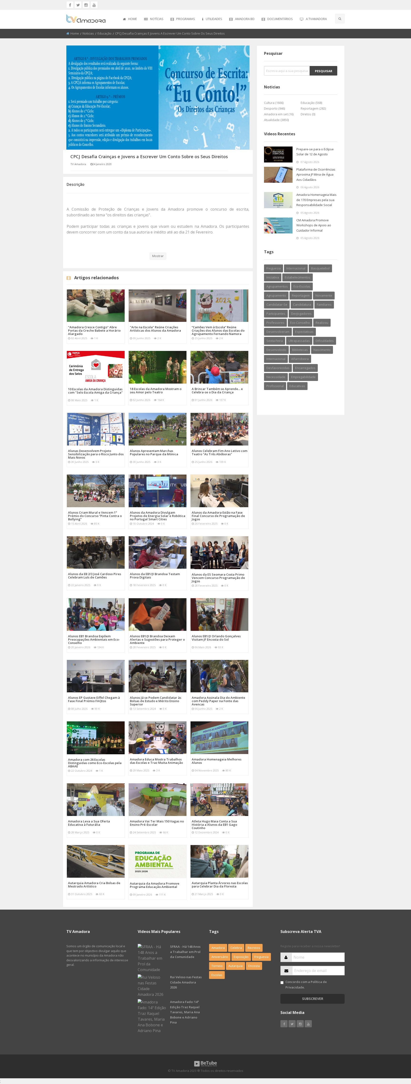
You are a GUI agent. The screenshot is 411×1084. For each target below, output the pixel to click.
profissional (275, 386)
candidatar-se (276, 304)
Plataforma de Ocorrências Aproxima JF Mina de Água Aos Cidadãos (315, 174)
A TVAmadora (316, 19)
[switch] (282, 982)
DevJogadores (301, 313)
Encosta (254, 966)
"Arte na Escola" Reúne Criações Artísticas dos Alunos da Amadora (155, 329)
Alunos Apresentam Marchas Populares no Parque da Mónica (154, 452)
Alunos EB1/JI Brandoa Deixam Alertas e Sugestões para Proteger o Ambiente (157, 639)
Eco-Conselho (300, 322)
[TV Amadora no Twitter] (78, 4)
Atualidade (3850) (276, 120)
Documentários (280, 19)
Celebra (236, 948)
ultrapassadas (299, 341)
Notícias (156, 19)
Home (132, 19)
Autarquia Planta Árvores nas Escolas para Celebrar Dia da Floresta (220, 884)
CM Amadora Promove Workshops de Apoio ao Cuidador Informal (313, 225)
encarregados (305, 368)
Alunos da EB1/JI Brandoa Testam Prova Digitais (155, 575)
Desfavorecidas (277, 368)
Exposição (241, 957)
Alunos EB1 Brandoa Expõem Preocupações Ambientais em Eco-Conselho (94, 639)
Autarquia (235, 966)
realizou (322, 322)
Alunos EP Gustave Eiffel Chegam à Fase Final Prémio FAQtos (94, 699)
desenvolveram (277, 331)
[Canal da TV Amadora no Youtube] (94, 4)
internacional (295, 268)
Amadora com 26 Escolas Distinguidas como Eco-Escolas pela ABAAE (95, 762)
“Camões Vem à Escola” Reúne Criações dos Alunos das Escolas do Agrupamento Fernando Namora (218, 330)
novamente (323, 295)
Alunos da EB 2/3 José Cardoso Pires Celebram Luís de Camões (94, 575)
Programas (185, 19)
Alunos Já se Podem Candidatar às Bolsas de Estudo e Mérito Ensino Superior (155, 700)
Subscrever (312, 998)
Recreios (254, 948)
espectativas (304, 331)
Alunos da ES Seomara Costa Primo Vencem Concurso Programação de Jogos (218, 577)
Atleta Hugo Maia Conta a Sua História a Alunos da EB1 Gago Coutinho (214, 824)
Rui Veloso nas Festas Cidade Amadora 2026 (186, 982)
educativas (297, 386)
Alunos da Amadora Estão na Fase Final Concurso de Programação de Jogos (218, 515)
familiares (324, 304)
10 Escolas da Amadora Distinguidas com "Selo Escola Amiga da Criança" (95, 391)
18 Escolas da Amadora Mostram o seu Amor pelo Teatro (155, 390)
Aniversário (219, 957)
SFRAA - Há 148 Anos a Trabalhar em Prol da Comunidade (185, 951)
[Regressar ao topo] (395, 1054)
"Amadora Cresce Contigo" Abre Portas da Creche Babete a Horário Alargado (94, 330)
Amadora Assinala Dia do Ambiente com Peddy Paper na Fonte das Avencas (218, 700)
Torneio (217, 966)
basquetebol (320, 268)
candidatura (302, 304)
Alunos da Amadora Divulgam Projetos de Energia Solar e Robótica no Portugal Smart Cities (157, 515)
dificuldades (325, 341)
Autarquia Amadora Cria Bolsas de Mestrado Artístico (94, 884)
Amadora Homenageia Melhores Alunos (216, 761)
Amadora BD (244, 19)
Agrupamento (276, 295)
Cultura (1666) (274, 103)
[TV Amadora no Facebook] (69, 4)
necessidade (275, 377)
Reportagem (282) (313, 108)
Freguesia (261, 957)
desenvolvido (276, 350)
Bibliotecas (300, 350)
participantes (275, 313)
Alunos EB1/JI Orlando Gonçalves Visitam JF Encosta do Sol (216, 638)
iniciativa (272, 277)
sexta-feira (274, 341)
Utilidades (214, 19)
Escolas (216, 975)
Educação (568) (311, 103)
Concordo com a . (306, 984)
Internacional (275, 359)
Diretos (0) (308, 114)
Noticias (88, 33)
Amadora (218, 948)
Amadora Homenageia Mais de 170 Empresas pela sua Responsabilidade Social (316, 199)
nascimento (322, 350)
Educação (105, 33)
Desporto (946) (274, 108)
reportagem (301, 295)
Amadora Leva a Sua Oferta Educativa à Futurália (89, 823)
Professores (275, 322)
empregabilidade (303, 377)
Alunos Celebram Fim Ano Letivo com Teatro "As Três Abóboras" (219, 452)
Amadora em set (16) (279, 114)
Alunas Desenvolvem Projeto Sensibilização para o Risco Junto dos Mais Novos (96, 454)
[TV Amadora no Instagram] (86, 4)
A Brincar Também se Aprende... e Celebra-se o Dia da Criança (217, 390)
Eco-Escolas (302, 286)
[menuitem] (130, 19)
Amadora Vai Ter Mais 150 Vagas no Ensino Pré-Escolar (157, 823)
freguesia (273, 268)
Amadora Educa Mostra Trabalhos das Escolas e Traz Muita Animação (156, 761)
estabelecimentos (297, 277)
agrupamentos (277, 286)
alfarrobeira (300, 359)
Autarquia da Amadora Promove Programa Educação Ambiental (154, 885)
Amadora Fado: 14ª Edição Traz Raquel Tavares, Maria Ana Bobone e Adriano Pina (185, 1012)
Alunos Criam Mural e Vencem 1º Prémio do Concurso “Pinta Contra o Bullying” (95, 515)
